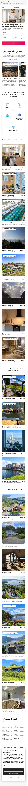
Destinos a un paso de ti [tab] (7, 721)
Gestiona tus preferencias (13, 777)
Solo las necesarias (13, 773)
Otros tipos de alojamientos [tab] (20, 721)
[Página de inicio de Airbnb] (3, 7)
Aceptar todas (13, 770)
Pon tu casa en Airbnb (19, 7)
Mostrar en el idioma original (17, 3)
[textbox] (7, 39)
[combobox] (13, 34)
